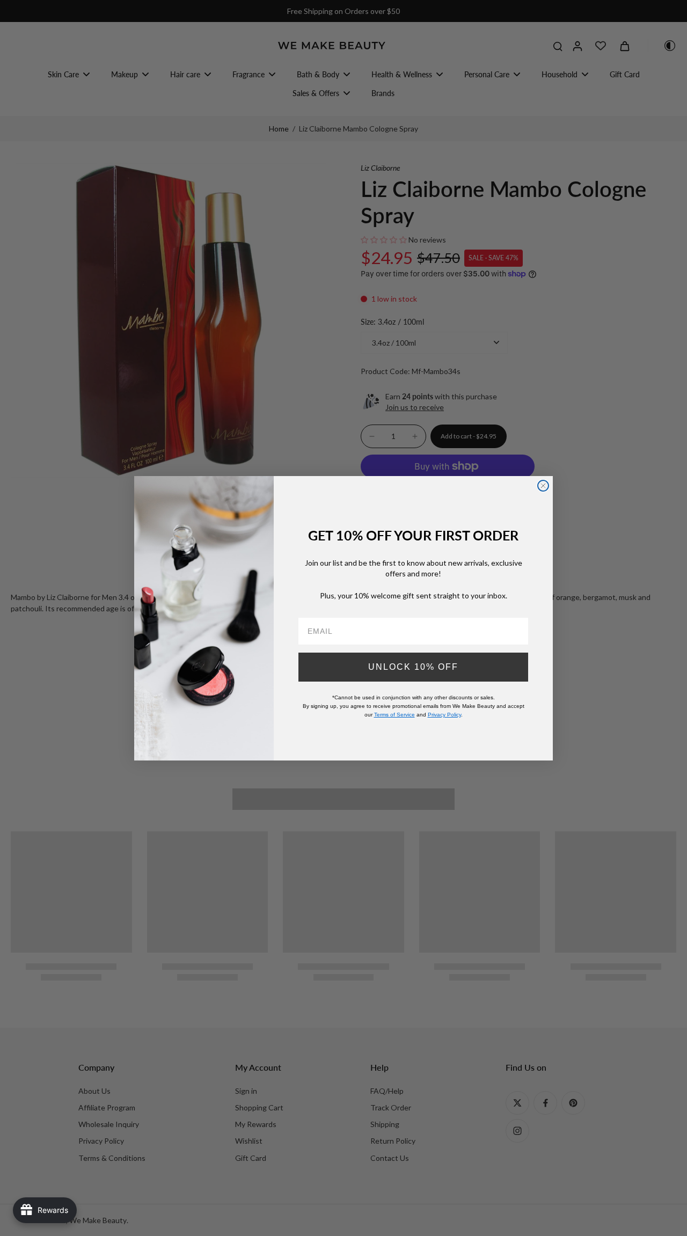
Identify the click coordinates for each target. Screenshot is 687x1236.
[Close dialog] (543, 485)
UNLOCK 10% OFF (413, 666)
